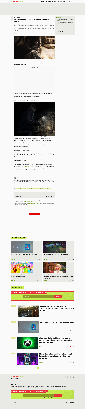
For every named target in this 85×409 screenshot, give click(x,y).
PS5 (29, 188)
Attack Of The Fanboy (31, 386)
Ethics (16, 381)
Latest (64, 1)
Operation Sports (14, 387)
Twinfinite (20, 386)
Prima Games (38, 386)
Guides (18, 17)
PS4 (27, 188)
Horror (23, 188)
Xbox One (40, 188)
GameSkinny (64, 386)
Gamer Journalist (58, 386)
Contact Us (20, 381)
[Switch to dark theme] (71, 1)
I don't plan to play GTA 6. (62, 31)
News (49, 1)
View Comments (34, 214)
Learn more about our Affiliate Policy (28, 201)
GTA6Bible (43, 387)
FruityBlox (33, 387)
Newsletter (44, 1)
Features (59, 1)
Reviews (54, 1)
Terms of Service (44, 298)
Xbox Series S (44, 188)
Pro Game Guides (14, 386)
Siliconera (43, 386)
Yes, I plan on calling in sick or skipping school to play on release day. (65, 26)
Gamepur (24, 386)
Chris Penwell (18, 32)
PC (25, 188)
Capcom (17, 188)
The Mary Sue (20, 387)
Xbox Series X (49, 188)
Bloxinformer (37, 387)
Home (15, 17)
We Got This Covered (50, 386)
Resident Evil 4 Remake (34, 188)
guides (21, 188)
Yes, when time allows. (62, 29)
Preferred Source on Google (33, 203)
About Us (12, 381)
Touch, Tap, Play (27, 387)
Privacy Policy (51, 298)
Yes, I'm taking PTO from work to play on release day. (65, 23)
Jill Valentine (27, 166)
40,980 (44, 367)
